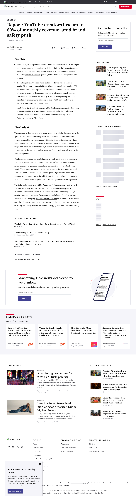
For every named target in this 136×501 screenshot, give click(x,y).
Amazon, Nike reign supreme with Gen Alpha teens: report (114, 414)
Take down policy (70, 493)
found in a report (33, 74)
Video (47, 12)
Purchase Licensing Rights (42, 459)
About (35, 444)
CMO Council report (50, 179)
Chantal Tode (20, 235)
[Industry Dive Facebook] (13, 447)
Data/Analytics (64, 12)
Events (39, 7)
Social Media (38, 12)
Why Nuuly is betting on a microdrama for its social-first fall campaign (115, 387)
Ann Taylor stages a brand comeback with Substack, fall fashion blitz (117, 71)
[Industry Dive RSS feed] (22, 447)
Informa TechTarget (78, 483)
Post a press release (110, 186)
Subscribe (126, 7)
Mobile (21, 12)
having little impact (36, 136)
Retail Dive (38, 2)
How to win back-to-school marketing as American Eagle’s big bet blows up (56, 406)
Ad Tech (90, 12)
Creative (29, 12)
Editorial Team (38, 448)
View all (98, 186)
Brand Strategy (111, 12)
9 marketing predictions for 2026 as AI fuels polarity (54, 375)
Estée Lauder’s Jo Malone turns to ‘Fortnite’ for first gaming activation (116, 110)
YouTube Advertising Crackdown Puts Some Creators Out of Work (44, 224)
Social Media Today (49, 2)
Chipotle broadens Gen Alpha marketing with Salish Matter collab (118, 97)
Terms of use (57, 493)
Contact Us (37, 451)
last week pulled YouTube (46, 198)
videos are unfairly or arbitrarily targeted (48, 96)
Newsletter (37, 455)
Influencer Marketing (79, 12)
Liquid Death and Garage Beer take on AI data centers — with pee (118, 85)
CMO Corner (100, 12)
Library (32, 7)
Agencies (54, 12)
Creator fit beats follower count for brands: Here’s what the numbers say (115, 373)
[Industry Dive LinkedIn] (8, 447)
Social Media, (29, 259)
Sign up (105, 46)
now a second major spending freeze (29, 143)
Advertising (65, 444)
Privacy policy (46, 493)
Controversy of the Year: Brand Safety (31, 232)
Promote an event (109, 225)
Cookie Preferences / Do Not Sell (90, 493)
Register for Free (15, 491)
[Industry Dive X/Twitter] (17, 447)
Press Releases (48, 7)
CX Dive (30, 2)
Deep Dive (24, 7)
